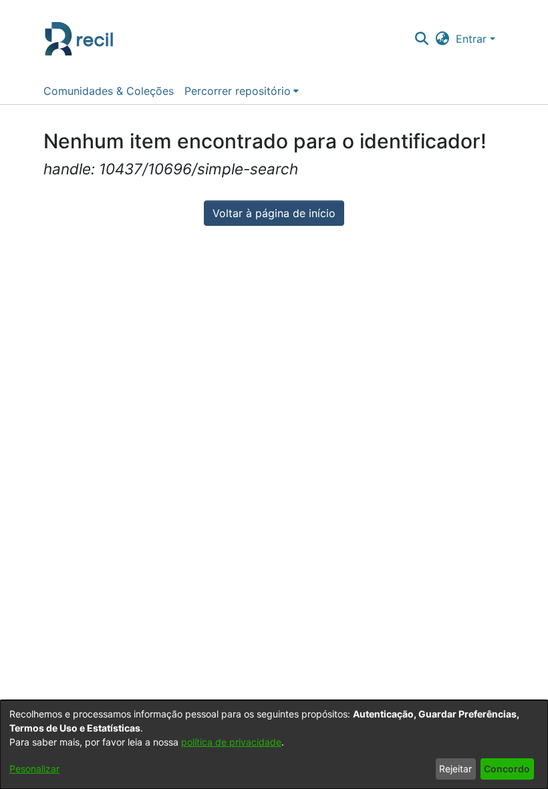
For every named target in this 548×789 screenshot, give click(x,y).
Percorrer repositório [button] (237, 91)
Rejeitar (455, 768)
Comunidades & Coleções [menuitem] (108, 91)
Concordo (507, 768)
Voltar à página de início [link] (274, 213)
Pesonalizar (34, 768)
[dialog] (274, 744)
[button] (421, 39)
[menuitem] (241, 90)
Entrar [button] (473, 38)
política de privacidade (231, 742)
